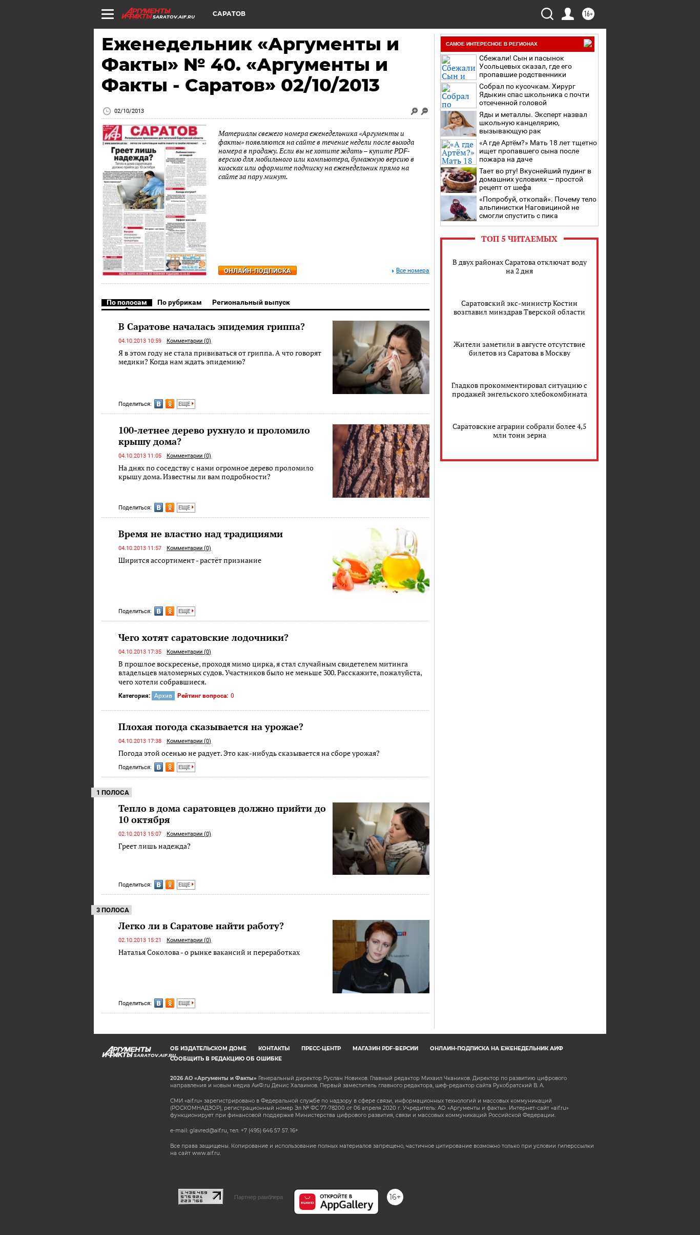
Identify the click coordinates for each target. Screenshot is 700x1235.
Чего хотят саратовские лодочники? (203, 637)
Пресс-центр (321, 1048)
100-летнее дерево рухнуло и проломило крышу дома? (214, 435)
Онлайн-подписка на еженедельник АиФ (496, 1048)
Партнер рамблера (258, 1197)
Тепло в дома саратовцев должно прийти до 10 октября (222, 814)
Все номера (412, 270)
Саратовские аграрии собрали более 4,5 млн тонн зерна (519, 430)
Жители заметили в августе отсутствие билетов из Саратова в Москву (519, 348)
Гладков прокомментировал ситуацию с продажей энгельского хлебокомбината (519, 389)
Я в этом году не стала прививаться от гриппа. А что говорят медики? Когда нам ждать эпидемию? (219, 357)
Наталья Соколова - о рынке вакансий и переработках (209, 952)
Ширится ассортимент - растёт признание (189, 560)
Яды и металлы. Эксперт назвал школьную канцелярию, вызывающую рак (533, 122)
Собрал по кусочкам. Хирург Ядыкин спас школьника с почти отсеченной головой (534, 94)
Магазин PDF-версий (385, 1048)
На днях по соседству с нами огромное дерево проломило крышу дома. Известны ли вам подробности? (216, 472)
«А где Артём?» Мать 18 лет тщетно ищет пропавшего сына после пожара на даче (538, 151)
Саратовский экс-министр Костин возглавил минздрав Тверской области (519, 307)
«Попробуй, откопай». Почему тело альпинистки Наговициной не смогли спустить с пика (537, 207)
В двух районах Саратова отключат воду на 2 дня (519, 266)
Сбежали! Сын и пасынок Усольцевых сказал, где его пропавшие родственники (525, 66)
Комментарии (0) (189, 341)
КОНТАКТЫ (274, 1048)
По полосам (127, 302)
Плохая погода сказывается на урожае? (210, 726)
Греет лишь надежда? (154, 845)
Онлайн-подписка (257, 271)
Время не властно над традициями (200, 533)
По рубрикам (179, 302)
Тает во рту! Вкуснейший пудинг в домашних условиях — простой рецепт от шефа (535, 179)
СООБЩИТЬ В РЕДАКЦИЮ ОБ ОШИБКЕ (226, 1058)
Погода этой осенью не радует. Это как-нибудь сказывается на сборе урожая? (249, 753)
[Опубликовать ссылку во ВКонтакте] (158, 403)
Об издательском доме (208, 1048)
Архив (163, 695)
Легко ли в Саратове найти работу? (201, 925)
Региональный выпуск (251, 302)
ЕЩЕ (185, 404)
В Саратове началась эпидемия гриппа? (211, 326)
